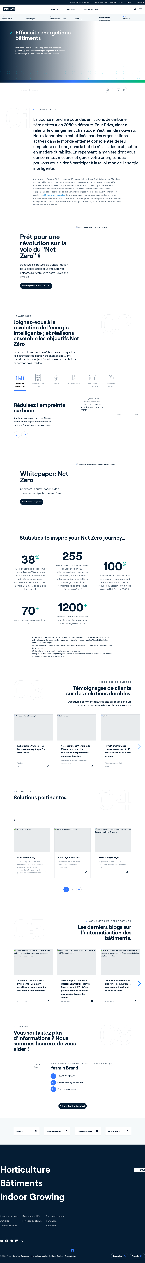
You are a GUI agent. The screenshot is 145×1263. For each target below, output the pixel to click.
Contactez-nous (8, 1225)
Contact (126, 19)
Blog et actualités (31, 1216)
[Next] (79, 889)
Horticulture (53, 9)
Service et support (55, 1216)
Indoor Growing (32, 1197)
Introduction (7, 19)
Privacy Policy (70, 1256)
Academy (51, 1225)
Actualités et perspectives (104, 19)
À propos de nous (9, 1216)
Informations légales (39, 1256)
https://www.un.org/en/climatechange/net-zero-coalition (57, 651)
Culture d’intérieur (92, 9)
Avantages (30, 19)
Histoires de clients (58, 19)
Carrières (4, 1221)
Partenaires (51, 1221)
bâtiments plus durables (54, 195)
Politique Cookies (56, 1256)
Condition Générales (21, 1256)
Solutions (78, 19)
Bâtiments (71, 9)
